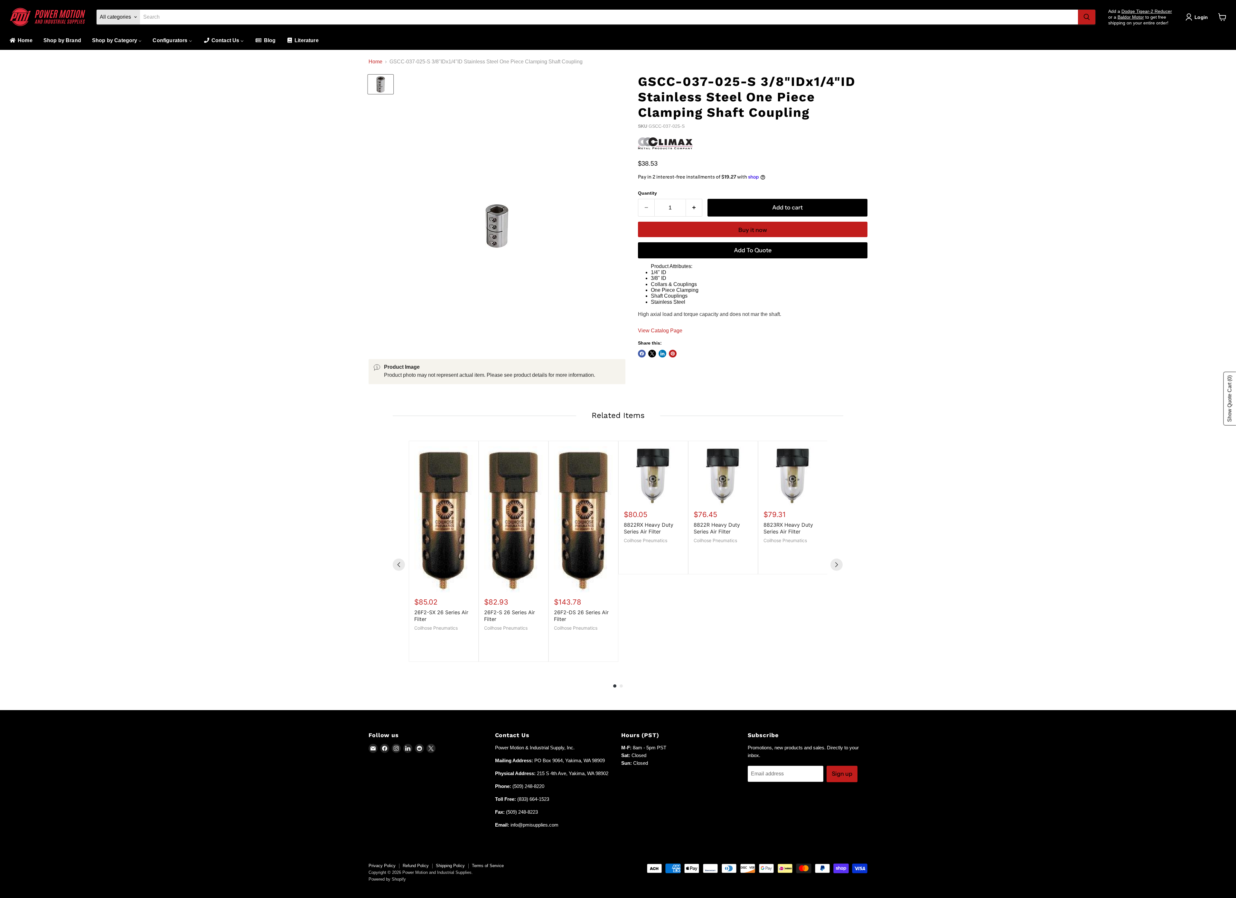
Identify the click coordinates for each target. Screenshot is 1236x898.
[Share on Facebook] (642, 353)
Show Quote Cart (1229, 398)
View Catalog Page (660, 330)
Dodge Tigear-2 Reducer (1146, 11)
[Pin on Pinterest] (673, 353)
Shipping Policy (450, 865)
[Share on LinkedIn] (662, 353)
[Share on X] (652, 353)
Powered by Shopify (387, 879)
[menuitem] (20, 41)
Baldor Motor (1131, 17)
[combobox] (609, 17)
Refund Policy (416, 865)
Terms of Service (488, 865)
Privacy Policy (382, 865)
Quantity (647, 193)
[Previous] (399, 565)
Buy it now (752, 230)
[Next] (836, 565)
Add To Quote (753, 250)
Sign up (842, 773)
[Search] (1086, 17)
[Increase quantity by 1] (694, 208)
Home (375, 61)
